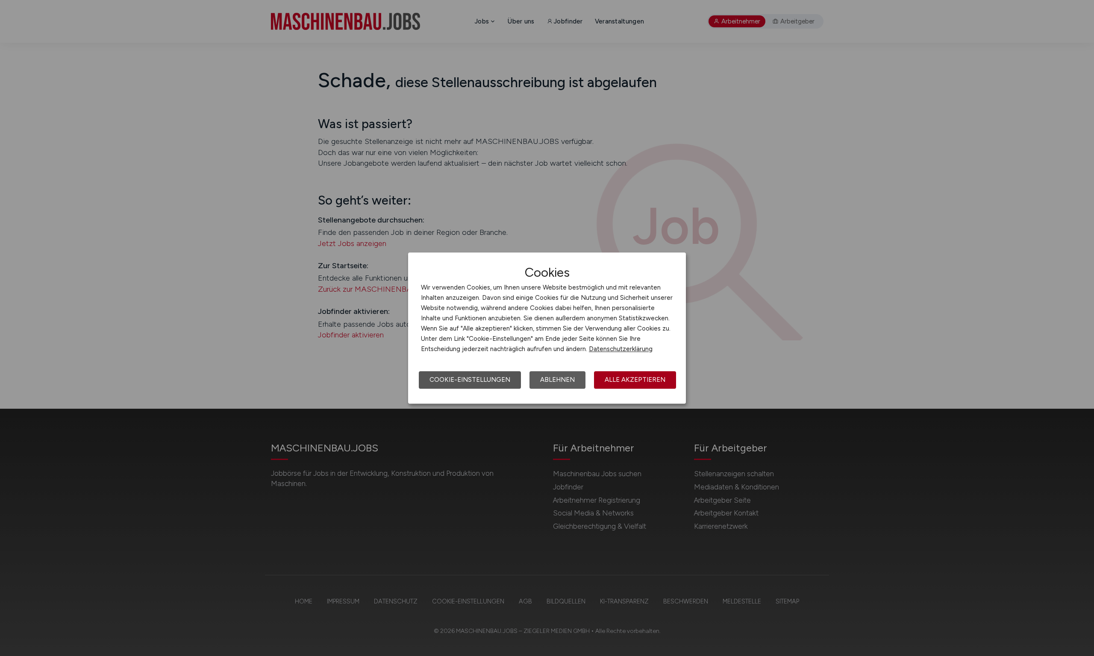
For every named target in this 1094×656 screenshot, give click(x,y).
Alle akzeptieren (635, 380)
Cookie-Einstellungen (469, 380)
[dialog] (547, 328)
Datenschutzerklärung (621, 349)
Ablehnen (557, 380)
